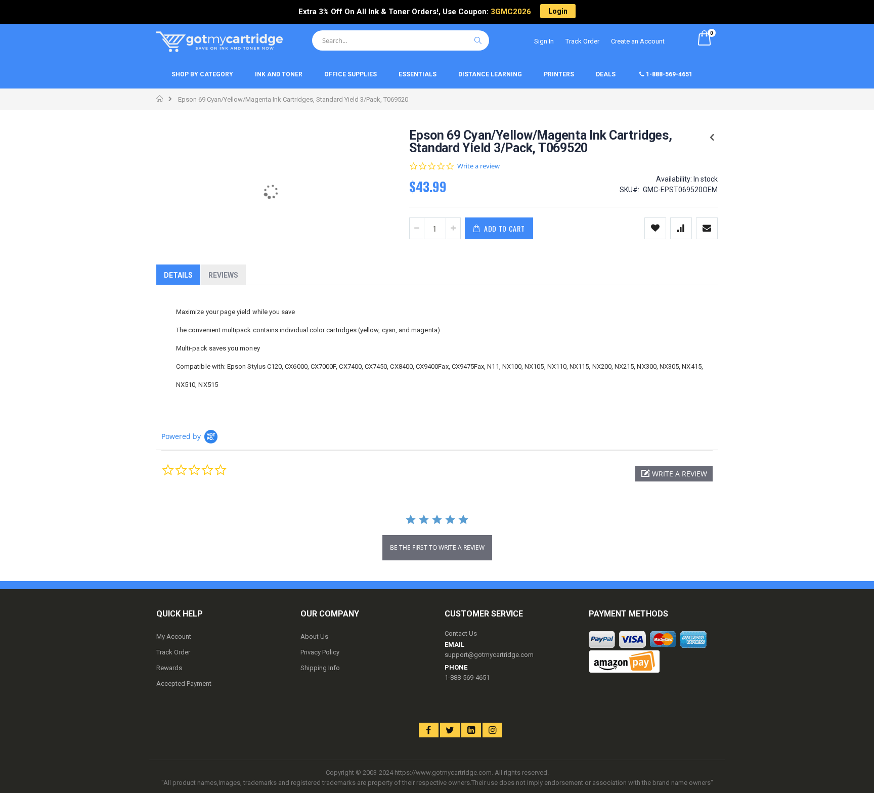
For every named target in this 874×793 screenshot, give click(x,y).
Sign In (544, 41)
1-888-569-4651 (467, 677)
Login (557, 11)
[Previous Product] (712, 137)
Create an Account (638, 41)
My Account (173, 636)
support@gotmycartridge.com (489, 654)
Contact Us (461, 633)
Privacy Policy (319, 652)
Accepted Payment (183, 683)
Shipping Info (320, 668)
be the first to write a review (437, 547)
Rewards (169, 668)
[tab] (178, 275)
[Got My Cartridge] (219, 41)
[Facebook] (429, 730)
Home (160, 98)
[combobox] (400, 40)
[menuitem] (203, 74)
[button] (674, 473)
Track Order (582, 41)
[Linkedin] (471, 730)
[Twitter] (450, 730)
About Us (314, 636)
